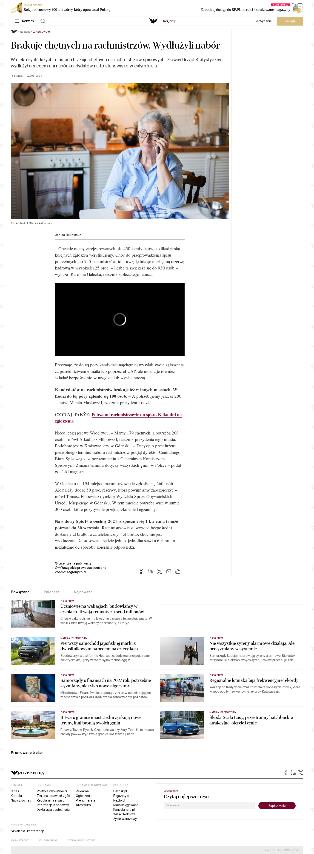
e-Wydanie (264, 21)
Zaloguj (290, 21)
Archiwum (83, 805)
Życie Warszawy (125, 819)
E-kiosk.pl (120, 791)
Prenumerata (85, 800)
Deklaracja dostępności (53, 809)
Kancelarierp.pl (124, 809)
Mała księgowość (125, 805)
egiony (169, 21)
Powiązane (20, 592)
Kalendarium (48, 840)
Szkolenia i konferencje (28, 831)
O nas (15, 791)
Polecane (52, 592)
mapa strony (20, 840)
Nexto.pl (119, 800)
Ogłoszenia (84, 796)
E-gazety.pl (121, 796)
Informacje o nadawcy (53, 805)
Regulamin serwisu (50, 800)
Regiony (25, 31)
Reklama (82, 791)
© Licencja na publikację (73, 563)
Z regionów (41, 31)
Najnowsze (83, 592)
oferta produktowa (81, 840)
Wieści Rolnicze (124, 814)
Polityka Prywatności (52, 791)
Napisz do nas (21, 800)
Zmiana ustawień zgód (53, 796)
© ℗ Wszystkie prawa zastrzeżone (80, 568)
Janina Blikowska (68, 235)
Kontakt (16, 796)
